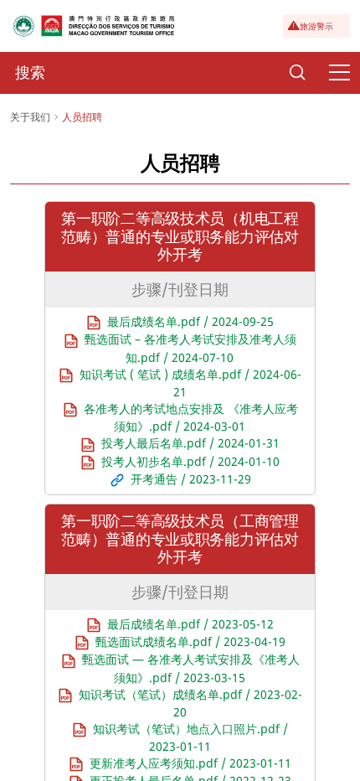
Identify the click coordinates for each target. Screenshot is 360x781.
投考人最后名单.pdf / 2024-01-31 (190, 443)
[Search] (297, 73)
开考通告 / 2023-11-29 (191, 479)
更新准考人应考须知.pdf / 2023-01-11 (190, 763)
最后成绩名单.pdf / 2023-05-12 (190, 624)
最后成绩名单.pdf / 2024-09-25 (190, 321)
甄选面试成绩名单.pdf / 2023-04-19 (190, 641)
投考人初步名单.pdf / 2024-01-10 (190, 461)
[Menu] (339, 73)
